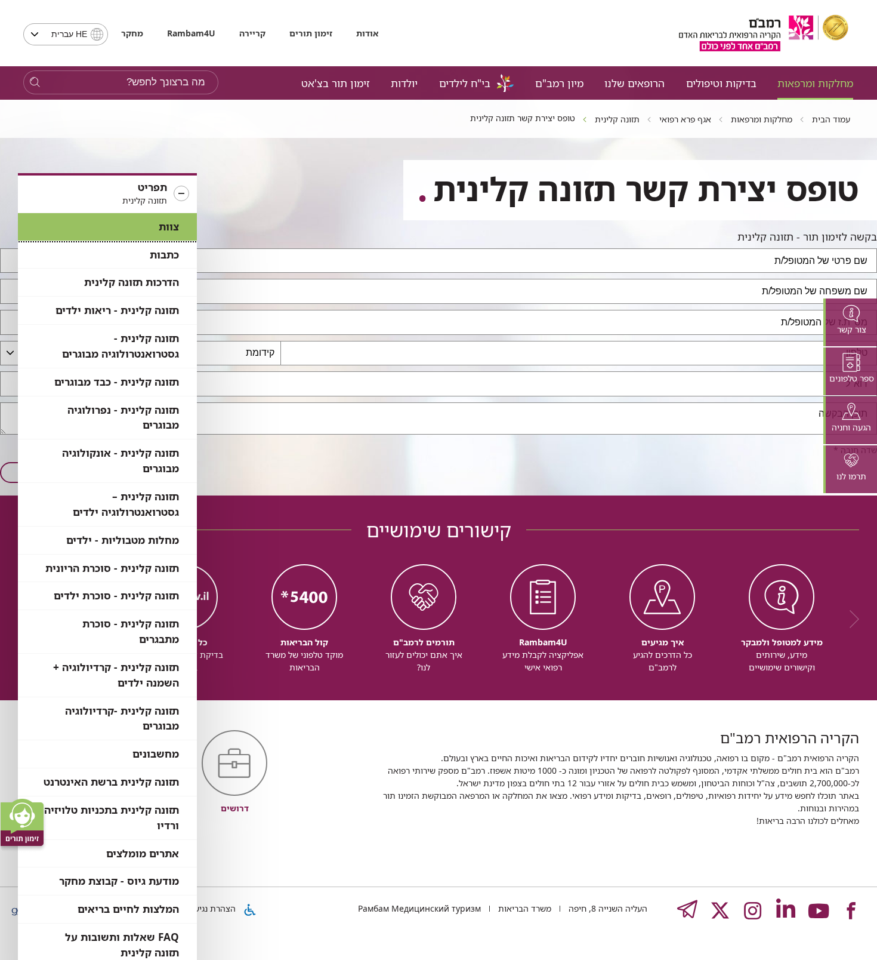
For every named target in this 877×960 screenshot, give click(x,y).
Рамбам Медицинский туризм (419, 908)
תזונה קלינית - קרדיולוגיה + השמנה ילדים (116, 675)
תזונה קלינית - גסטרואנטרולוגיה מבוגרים (120, 346)
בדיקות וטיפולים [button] (721, 83)
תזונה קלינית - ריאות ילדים (117, 310)
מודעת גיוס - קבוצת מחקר (119, 881)
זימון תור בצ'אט (335, 83)
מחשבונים (155, 754)
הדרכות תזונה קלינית (131, 282)
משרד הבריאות (523, 908)
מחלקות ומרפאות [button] (815, 83)
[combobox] (65, 34)
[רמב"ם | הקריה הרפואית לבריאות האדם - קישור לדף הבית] (763, 33)
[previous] (850, 619)
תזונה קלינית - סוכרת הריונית (112, 568)
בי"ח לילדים (464, 83)
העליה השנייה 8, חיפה (606, 908)
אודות (367, 33)
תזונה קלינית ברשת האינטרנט (111, 782)
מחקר (132, 33)
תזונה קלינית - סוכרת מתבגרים (130, 631)
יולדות (404, 83)
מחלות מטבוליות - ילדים (122, 540)
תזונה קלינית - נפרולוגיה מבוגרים (123, 417)
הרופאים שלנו (634, 83)
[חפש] (35, 82)
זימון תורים (310, 33)
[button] (107, 194)
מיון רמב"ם (559, 83)
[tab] (850, 322)
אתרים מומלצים (142, 853)
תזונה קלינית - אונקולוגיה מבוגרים (120, 460)
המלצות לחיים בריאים (128, 909)
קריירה (252, 33)
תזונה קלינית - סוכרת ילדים (116, 595)
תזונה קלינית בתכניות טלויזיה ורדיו (111, 817)
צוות (169, 226)
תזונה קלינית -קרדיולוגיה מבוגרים (122, 718)
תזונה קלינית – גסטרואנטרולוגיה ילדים (126, 504)
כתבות (164, 254)
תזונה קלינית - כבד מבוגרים (116, 382)
